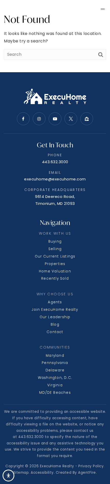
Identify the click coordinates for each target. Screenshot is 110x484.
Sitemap (21, 472)
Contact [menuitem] (55, 332)
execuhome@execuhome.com (55, 179)
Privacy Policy (91, 466)
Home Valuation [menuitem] (55, 271)
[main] (55, 36)
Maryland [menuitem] (55, 355)
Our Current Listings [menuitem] (55, 256)
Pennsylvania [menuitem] (55, 362)
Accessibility (42, 472)
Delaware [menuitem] (55, 370)
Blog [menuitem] (55, 324)
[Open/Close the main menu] (102, 9)
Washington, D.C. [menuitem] (55, 377)
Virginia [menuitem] (55, 385)
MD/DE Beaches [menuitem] (55, 392)
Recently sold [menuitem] (55, 278)
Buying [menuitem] (55, 241)
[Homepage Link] (29, 9)
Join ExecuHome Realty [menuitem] (55, 309)
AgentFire (87, 472)
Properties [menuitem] (55, 263)
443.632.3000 (55, 162)
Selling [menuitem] (55, 248)
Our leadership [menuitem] (55, 317)
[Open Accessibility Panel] (8, 475)
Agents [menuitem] (55, 302)
